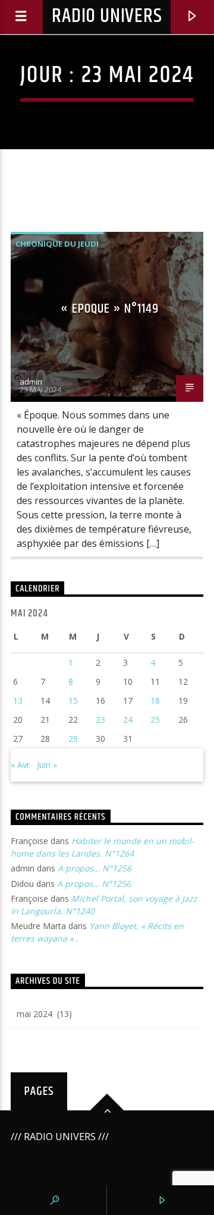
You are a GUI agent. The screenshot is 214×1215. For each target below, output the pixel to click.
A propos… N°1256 (94, 868)
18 (155, 700)
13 (18, 700)
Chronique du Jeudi (57, 243)
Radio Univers (107, 16)
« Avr (20, 764)
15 (73, 700)
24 (128, 719)
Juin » (47, 764)
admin (31, 381)
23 (100, 719)
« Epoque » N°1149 (110, 308)
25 (155, 719)
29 (73, 738)
